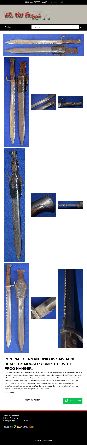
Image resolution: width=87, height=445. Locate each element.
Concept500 (47, 440)
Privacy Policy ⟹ (10, 418)
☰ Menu (8, 27)
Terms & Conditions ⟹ (12, 416)
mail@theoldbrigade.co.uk (52, 2)
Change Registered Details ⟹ (15, 421)
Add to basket (75, 401)
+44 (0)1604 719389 (32, 2)
